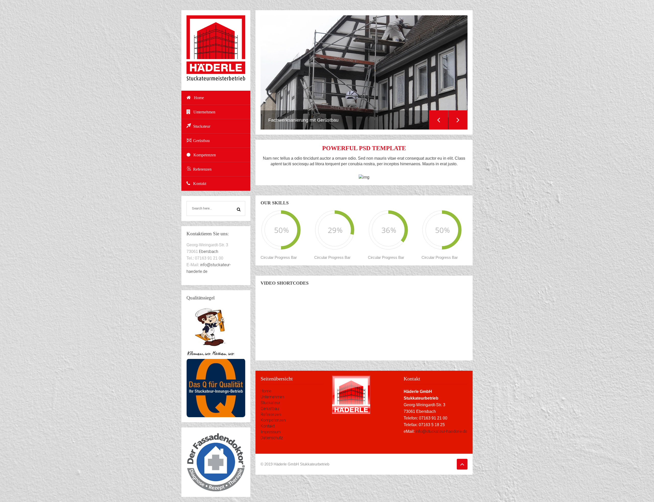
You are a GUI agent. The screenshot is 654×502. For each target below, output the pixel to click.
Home (199, 98)
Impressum (271, 431)
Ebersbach (208, 251)
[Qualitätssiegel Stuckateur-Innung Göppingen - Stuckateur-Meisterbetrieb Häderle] (215, 388)
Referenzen (202, 169)
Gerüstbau (201, 140)
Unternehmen (204, 112)
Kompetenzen (204, 155)
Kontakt (199, 183)
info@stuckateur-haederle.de (441, 431)
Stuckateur (201, 126)
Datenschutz (272, 437)
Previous (438, 120)
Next (458, 120)
